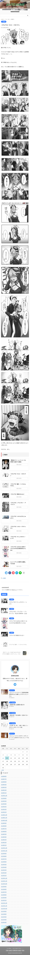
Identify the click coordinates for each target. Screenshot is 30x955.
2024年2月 (3, 842)
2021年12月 (4, 903)
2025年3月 (3, 806)
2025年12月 (4, 795)
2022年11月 (4, 881)
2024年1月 (3, 845)
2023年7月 (3, 859)
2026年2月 (3, 790)
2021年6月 (3, 914)
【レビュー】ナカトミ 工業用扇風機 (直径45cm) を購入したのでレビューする (19, 694)
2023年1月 (3, 875)
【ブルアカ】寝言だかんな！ (16, 635)
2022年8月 (3, 889)
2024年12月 (4, 815)
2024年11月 (4, 817)
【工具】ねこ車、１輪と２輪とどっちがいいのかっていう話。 (18, 726)
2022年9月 (3, 886)
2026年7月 (3, 779)
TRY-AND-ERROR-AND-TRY (15, 8)
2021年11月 (4, 906)
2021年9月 (3, 911)
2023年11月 (4, 851)
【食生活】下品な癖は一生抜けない (18, 715)
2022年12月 (4, 878)
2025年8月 (3, 798)
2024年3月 (3, 840)
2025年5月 (3, 801)
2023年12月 (4, 848)
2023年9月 (3, 853)
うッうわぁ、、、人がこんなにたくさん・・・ (15, 948)
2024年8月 (3, 826)
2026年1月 (3, 793)
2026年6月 (3, 782)
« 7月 (2, 770)
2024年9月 (3, 823)
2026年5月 (3, 784)
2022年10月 (4, 884)
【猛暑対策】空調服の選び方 (16, 705)
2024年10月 (4, 820)
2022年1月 (3, 900)
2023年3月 (3, 870)
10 (3, 758)
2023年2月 (3, 873)
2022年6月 (3, 895)
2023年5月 (3, 864)
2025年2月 (3, 809)
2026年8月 (3, 776)
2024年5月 (3, 834)
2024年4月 (3, 837)
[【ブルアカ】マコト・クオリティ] (16, 572)
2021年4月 (3, 919)
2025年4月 (3, 804)
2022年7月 (3, 892)
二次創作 (4, 578)
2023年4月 (3, 867)
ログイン (14, 589)
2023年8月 (3, 856)
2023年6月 (3, 862)
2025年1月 (3, 812)
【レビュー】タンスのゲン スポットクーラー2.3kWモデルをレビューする (19, 737)
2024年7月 (3, 829)
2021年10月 (4, 908)
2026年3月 (3, 787)
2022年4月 (3, 897)
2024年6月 (3, 831)
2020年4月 (3, 922)
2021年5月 (3, 917)
